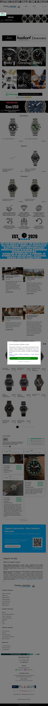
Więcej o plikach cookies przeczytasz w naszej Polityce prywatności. (24, 355)
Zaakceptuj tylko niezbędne (24, 361)
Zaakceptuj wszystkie (23, 358)
